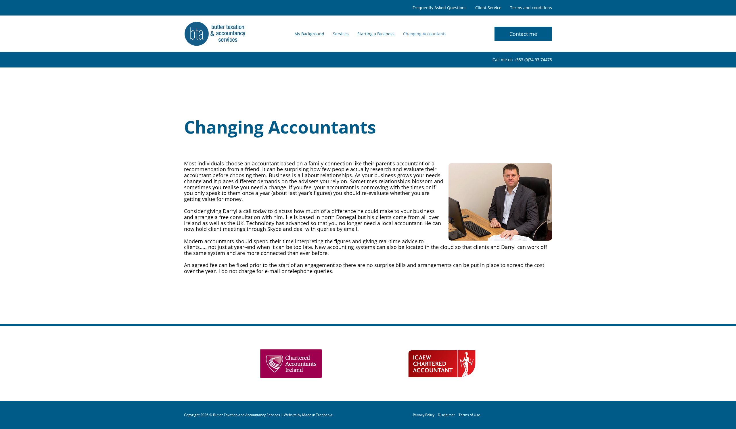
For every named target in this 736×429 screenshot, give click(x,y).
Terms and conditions (531, 7)
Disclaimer (446, 415)
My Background (309, 33)
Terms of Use (469, 415)
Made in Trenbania (317, 415)
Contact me (523, 33)
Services (341, 33)
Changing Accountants (424, 33)
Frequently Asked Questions (440, 7)
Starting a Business (375, 33)
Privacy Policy (423, 415)
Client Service (488, 7)
